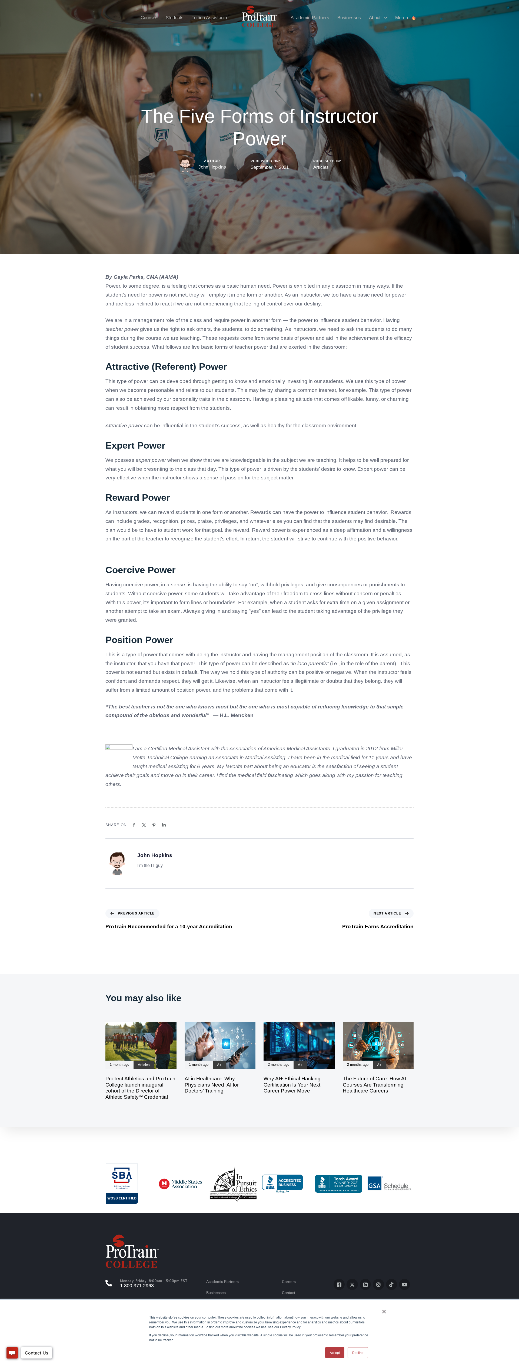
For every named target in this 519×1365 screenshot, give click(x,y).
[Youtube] (404, 1284)
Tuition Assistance (210, 17)
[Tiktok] (391, 1284)
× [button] (384, 1309)
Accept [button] (335, 1352)
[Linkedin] (164, 825)
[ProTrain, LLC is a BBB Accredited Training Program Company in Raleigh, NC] (282, 1183)
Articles (321, 167)
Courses (149, 17)
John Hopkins (212, 167)
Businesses (349, 17)
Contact (288, 1292)
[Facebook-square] (339, 1284)
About (375, 17)
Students (175, 17)
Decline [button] (358, 1352)
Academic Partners (310, 17)
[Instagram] (378, 1284)
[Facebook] (134, 825)
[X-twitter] (352, 1284)
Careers (289, 1281)
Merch (401, 17)
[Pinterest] (154, 825)
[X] (144, 825)
